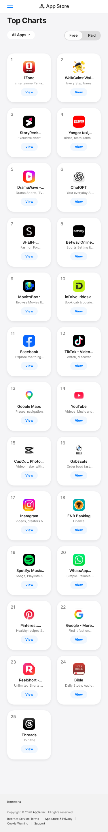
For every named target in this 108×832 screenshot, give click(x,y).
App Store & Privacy (59, 818)
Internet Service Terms (23, 818)
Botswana (14, 801)
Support (39, 823)
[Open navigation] (9, 6)
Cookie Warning (17, 823)
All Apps (19, 34)
